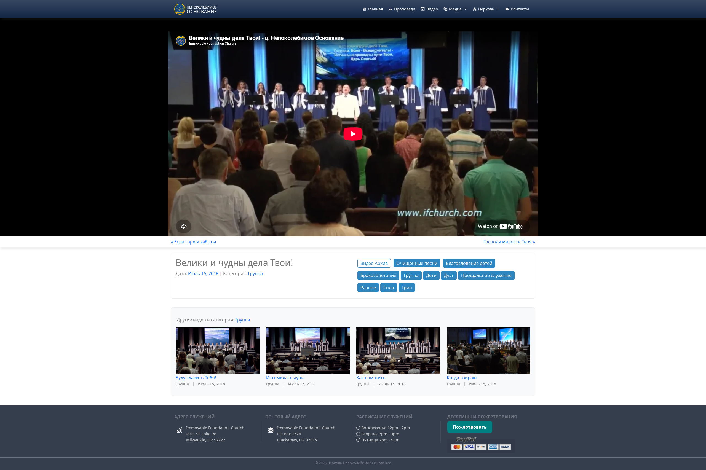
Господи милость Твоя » (509, 242)
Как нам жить (371, 378)
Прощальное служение (486, 275)
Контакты (520, 9)
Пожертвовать (470, 427)
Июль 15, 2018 (203, 273)
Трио (407, 287)
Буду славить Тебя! (196, 378)
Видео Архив (374, 263)
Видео (432, 9)
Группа (255, 273)
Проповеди (404, 9)
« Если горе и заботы (193, 242)
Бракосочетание (378, 275)
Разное (368, 287)
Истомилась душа (285, 378)
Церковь (486, 9)
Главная (375, 9)
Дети (431, 275)
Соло (388, 287)
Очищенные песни (416, 263)
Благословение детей (469, 263)
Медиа (455, 9)
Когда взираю (462, 378)
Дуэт (449, 275)
